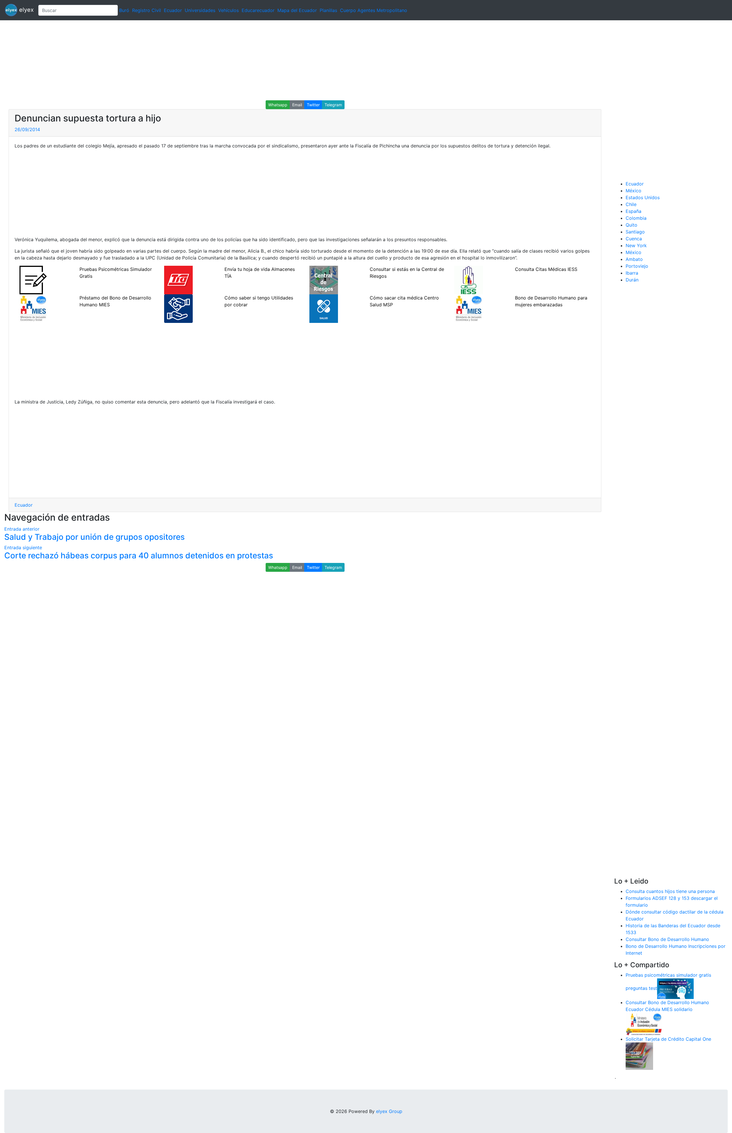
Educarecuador (258, 10)
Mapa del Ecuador (297, 10)
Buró (124, 10)
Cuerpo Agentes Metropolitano (373, 10)
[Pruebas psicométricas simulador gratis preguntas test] (675, 988)
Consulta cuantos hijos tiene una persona (670, 891)
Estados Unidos (643, 197)
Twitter (313, 104)
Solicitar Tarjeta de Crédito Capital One (668, 1039)
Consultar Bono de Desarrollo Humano (667, 939)
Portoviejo (637, 266)
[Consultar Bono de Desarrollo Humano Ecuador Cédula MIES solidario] (644, 1023)
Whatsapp (277, 104)
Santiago (635, 232)
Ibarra (632, 273)
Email (297, 104)
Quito (631, 225)
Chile (631, 204)
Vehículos (228, 10)
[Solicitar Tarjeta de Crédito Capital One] (639, 1055)
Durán (632, 280)
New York (636, 245)
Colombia (636, 218)
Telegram (333, 104)
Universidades (200, 10)
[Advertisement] (171, 60)
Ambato (634, 259)
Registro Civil (146, 10)
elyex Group (389, 1111)
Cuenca (634, 238)
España (633, 211)
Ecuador (173, 10)
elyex (25, 9)
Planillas (328, 10)
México (633, 190)
